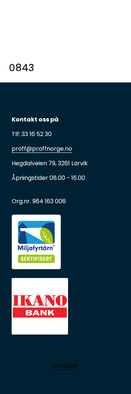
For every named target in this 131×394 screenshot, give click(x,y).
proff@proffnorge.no (42, 148)
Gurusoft (65, 366)
